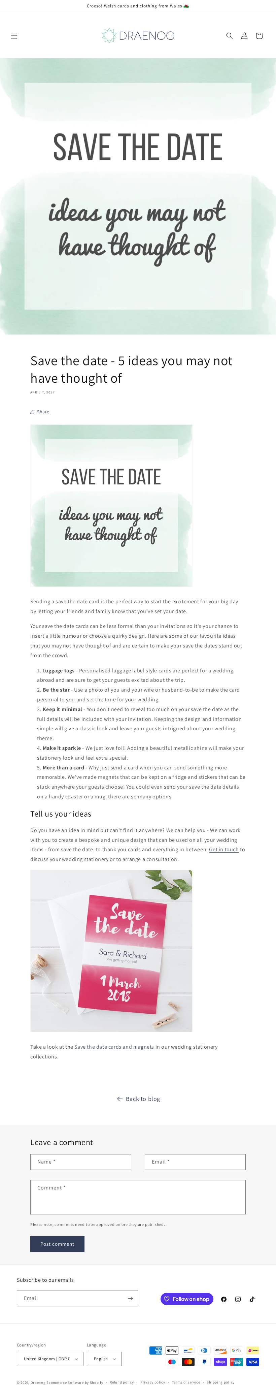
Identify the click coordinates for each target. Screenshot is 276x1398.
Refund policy (122, 1382)
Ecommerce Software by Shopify (74, 1382)
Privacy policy (152, 1382)
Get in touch (224, 849)
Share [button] (43, 412)
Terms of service (186, 1382)
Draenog (38, 1382)
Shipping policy (221, 1382)
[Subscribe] (130, 1298)
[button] (14, 35)
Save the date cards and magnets (114, 1046)
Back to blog (143, 1099)
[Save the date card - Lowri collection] (111, 1031)
